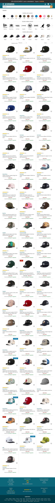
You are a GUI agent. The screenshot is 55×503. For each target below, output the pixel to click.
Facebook (44, 490)
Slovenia (17, 501)
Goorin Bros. (22, 115)
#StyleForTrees (10, 490)
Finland (48, 498)
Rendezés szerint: (15, 43)
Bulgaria (14, 498)
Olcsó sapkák (11, 480)
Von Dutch (22, 56)
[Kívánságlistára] (17, 53)
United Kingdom (30, 501)
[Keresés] (51, 6)
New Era (4, 56)
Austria (7, 498)
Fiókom (11, 489)
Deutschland (38, 498)
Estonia (45, 498)
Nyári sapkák (11, 479)
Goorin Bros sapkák (10, 481)
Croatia (21, 498)
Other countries (36, 501)
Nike (3, 447)
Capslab (4, 232)
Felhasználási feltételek (11, 493)
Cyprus (24, 498)
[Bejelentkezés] (45, 4)
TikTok (44, 489)
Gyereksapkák (10, 484)
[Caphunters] (17, 4)
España (42, 498)
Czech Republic (28, 498)
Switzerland (25, 501)
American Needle (23, 232)
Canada (17, 498)
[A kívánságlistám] (48, 4)
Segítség (10, 488)
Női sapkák (11, 483)
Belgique (10, 498)
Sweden (21, 501)
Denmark (33, 498)
